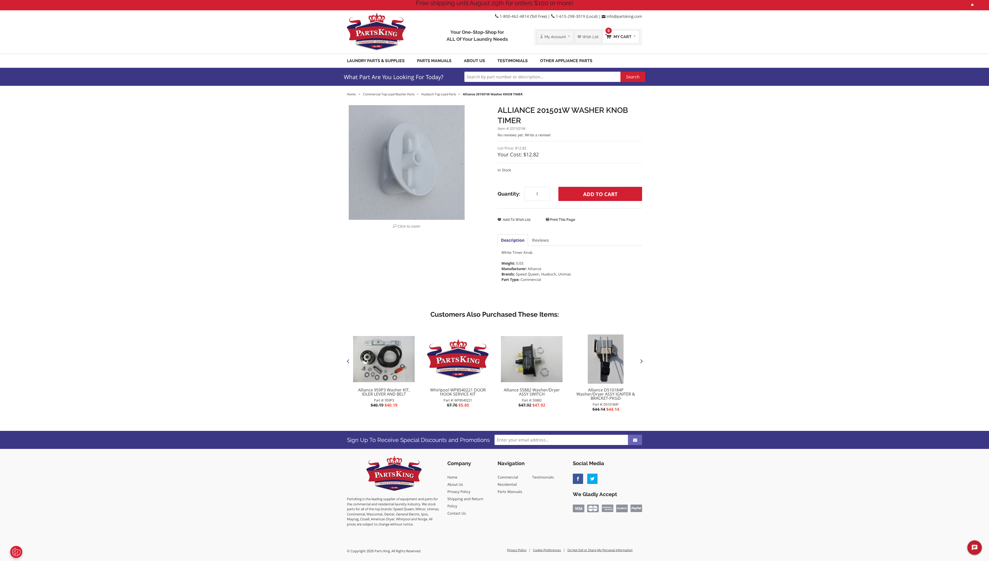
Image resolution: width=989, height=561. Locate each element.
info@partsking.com (624, 16)
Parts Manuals (434, 60)
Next (641, 361)
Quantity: (509, 194)
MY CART (620, 34)
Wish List (590, 37)
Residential (507, 484)
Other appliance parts (566, 60)
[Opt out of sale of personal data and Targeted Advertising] (16, 552)
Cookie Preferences (547, 550)
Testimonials (512, 60)
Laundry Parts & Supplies (376, 60)
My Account (555, 37)
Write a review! (538, 134)
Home (452, 477)
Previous (348, 361)
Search (633, 77)
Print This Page (562, 219)
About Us (474, 60)
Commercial (508, 477)
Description (513, 240)
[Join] (635, 440)
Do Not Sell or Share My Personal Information (600, 550)
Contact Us (456, 513)
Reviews (540, 240)
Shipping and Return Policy (465, 502)
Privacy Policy (458, 491)
